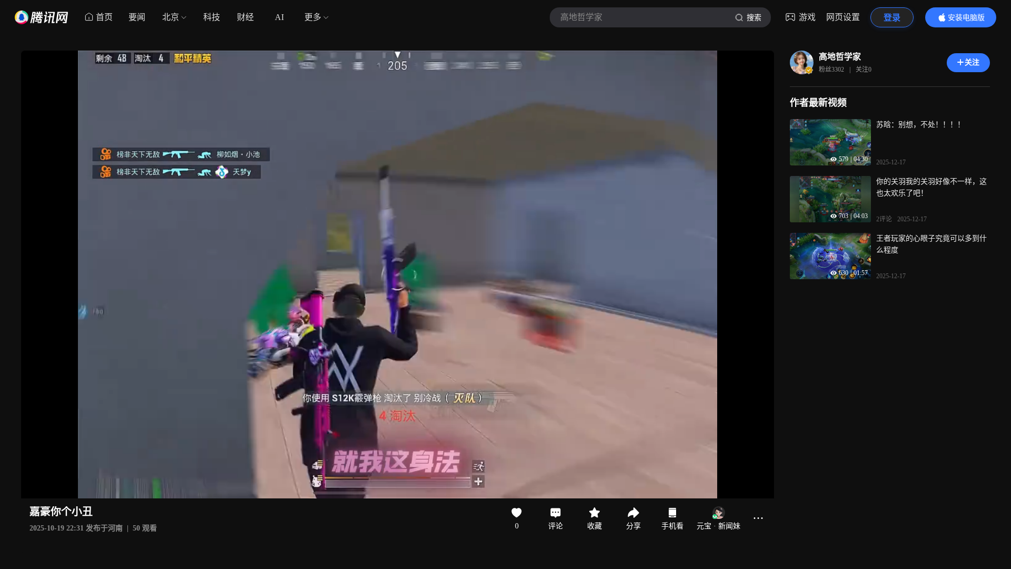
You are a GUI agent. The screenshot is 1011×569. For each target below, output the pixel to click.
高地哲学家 (840, 56)
